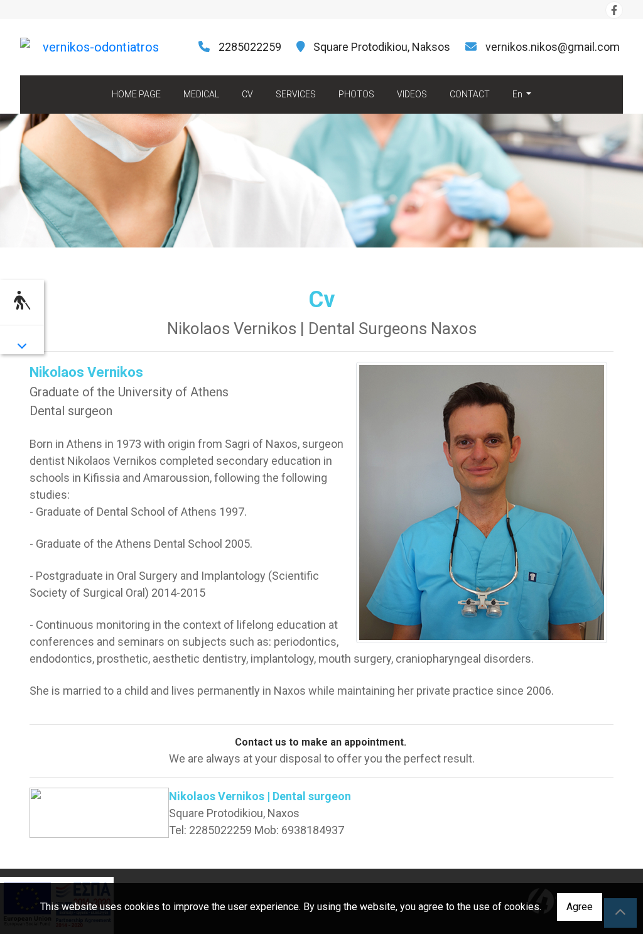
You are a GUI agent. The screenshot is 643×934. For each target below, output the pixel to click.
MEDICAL (201, 94)
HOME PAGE (136, 94)
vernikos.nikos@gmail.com (552, 46)
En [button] (518, 94)
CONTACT (470, 94)
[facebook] (614, 10)
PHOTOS (356, 94)
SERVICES (296, 94)
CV (247, 94)
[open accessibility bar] (22, 300)
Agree (579, 907)
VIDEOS (412, 94)
